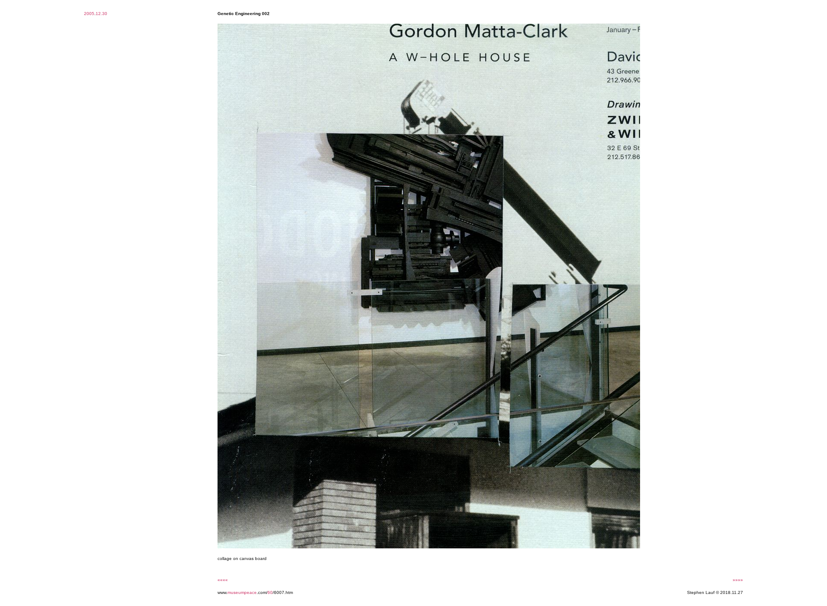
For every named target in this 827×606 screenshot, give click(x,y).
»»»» (738, 580)
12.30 (101, 13)
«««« (223, 580)
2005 (89, 13)
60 (270, 592)
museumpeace (242, 592)
